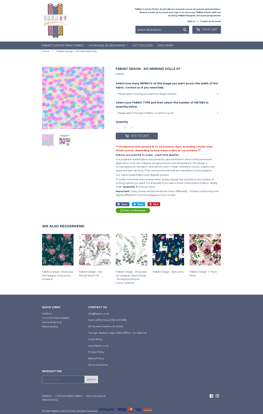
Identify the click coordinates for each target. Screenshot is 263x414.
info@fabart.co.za (98, 313)
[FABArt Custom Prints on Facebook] (211, 396)
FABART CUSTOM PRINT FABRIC (62, 45)
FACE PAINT (165, 45)
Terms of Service (51, 322)
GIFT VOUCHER (143, 45)
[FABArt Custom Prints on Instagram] (217, 396)
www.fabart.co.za (98, 345)
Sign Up (91, 379)
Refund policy (50, 326)
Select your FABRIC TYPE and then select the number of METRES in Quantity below (162, 104)
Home (45, 51)
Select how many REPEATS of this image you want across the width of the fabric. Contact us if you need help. (167, 85)
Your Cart (209, 29)
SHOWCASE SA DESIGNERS (107, 45)
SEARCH (47, 313)
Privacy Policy (96, 351)
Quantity (122, 122)
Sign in (191, 21)
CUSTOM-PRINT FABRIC (56, 317)
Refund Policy (96, 358)
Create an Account (210, 21)
